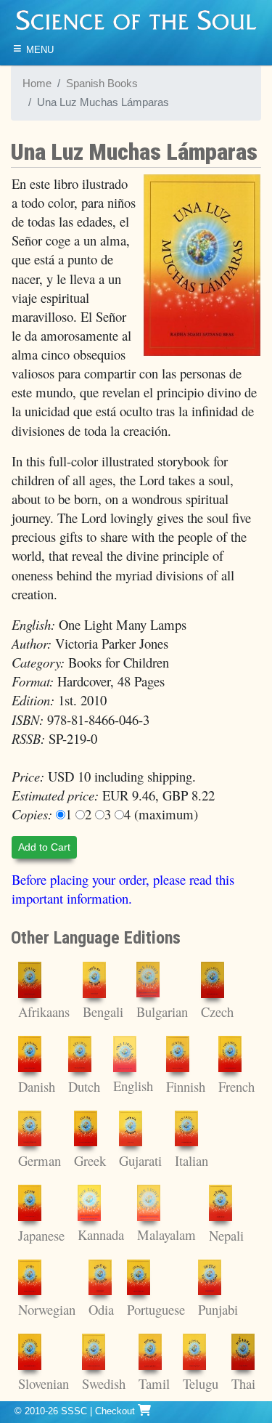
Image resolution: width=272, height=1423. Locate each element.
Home (36, 83)
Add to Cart (44, 847)
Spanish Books (102, 83)
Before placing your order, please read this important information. (123, 888)
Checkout (116, 1411)
